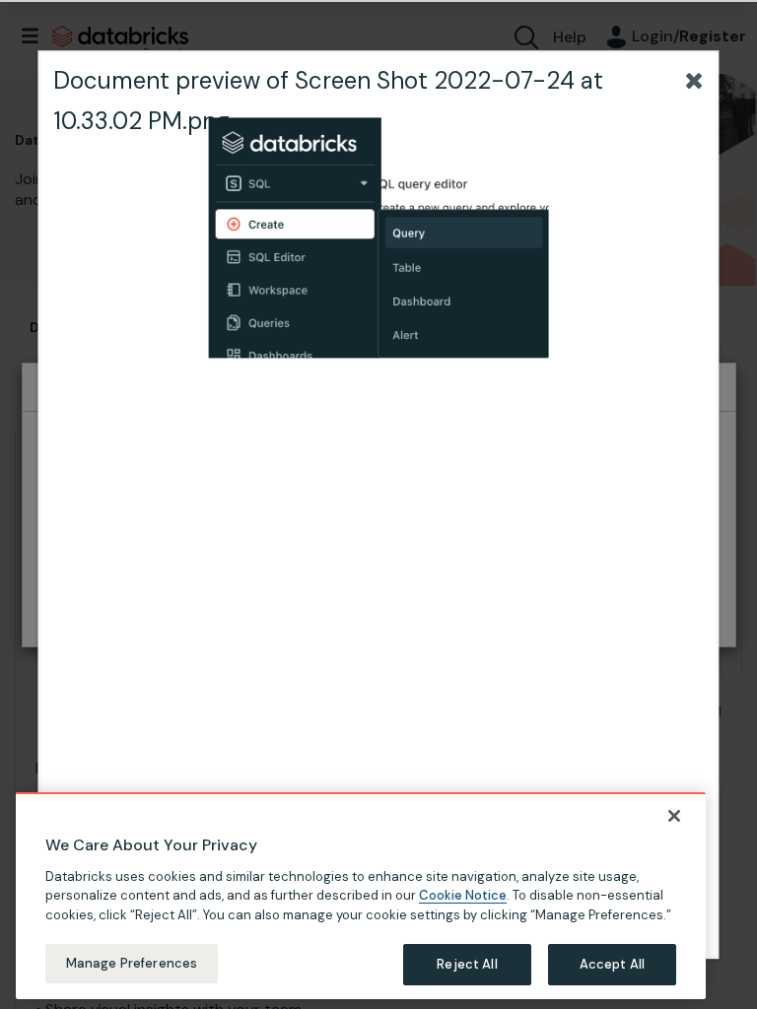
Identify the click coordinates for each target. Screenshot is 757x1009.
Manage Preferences (131, 963)
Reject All (467, 964)
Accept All (612, 964)
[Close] (674, 816)
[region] (361, 895)
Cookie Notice (463, 895)
